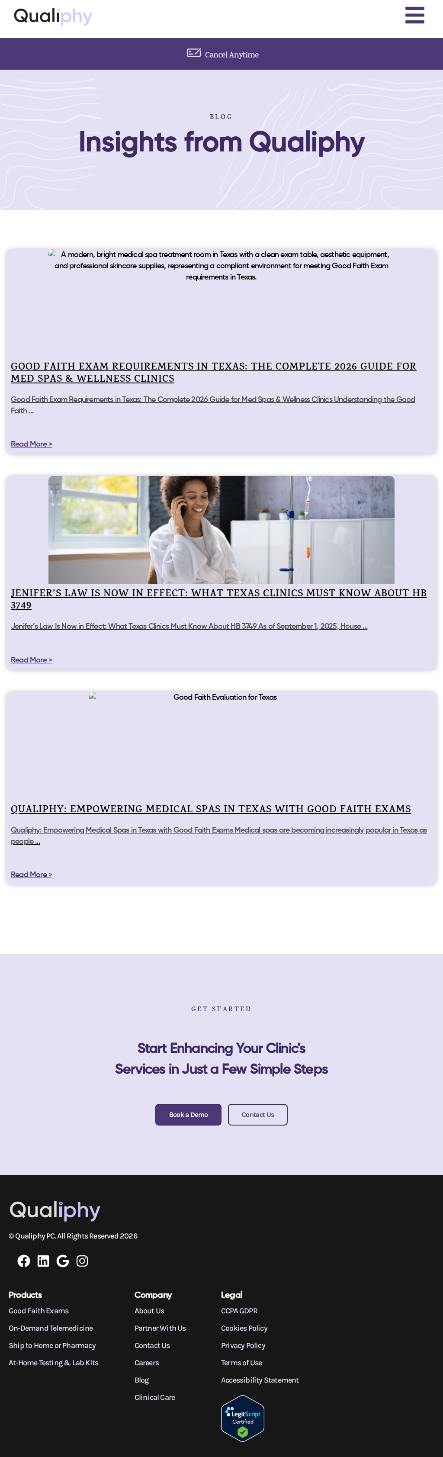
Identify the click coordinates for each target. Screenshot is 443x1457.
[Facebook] (23, 1260)
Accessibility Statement (260, 1380)
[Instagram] (82, 1260)
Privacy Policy (243, 1345)
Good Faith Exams (38, 1310)
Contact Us (152, 1345)
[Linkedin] (43, 1260)
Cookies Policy (244, 1328)
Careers (147, 1362)
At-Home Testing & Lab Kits (53, 1362)
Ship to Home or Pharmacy (52, 1345)
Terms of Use (241, 1362)
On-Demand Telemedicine (51, 1328)
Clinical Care (155, 1397)
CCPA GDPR (239, 1310)
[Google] (62, 1260)
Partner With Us (160, 1328)
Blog (142, 1380)
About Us (149, 1310)
